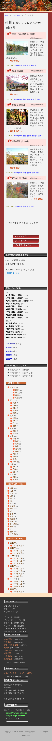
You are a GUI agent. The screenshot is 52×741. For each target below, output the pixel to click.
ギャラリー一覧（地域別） (14, 626)
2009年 (9, 355)
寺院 (11, 509)
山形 (14, 410)
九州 (11, 474)
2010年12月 (17, 569)
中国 (11, 464)
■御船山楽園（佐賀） (14, 335)
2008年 (9, 359)
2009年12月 (17, 581)
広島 (14, 469)
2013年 (13, 543)
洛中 (17, 451)
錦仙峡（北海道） (20, 178)
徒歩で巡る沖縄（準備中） (14, 690)
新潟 (14, 418)
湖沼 (32, 65)
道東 (24, 173)
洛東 (17, 441)
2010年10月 (18, 65)
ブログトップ (16, 15)
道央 (24, 65)
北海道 (12, 387)
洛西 (24, 99)
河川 (28, 65)
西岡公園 (7, 653)
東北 (11, 400)
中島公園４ (8, 642)
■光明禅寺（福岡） (13, 332)
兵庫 (14, 456)
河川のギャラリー (14, 273)
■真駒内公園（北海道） (15, 315)
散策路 (29, 136)
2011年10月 (17, 563)
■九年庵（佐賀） (12, 323)
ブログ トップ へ (21, 241)
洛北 (17, 446)
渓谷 (38, 99)
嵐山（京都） (18, 71)
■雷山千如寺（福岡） (14, 337)
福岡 (14, 477)
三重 (14, 433)
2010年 (9, 351)
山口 (14, 472)
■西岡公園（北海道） (14, 309)
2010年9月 (17, 576)
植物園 (12, 519)
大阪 (14, 454)
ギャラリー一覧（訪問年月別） (16, 631)
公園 (28, 99)
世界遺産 (13, 534)
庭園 (11, 521)
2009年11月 (18, 99)
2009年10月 (18, 173)
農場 (11, 516)
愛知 (24, 136)
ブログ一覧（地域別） (12, 617)
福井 (14, 426)
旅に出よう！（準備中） (13, 685)
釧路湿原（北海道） (21, 141)
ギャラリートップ (11, 612)
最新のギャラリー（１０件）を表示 (18, 673)
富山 (14, 421)
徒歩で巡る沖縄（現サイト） (15, 693)
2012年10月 (11, 344)
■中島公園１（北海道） (15, 318)
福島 (14, 413)
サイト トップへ (21, 236)
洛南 (17, 449)
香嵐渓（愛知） (19, 105)
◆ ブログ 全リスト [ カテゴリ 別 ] (20, 373)
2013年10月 (17, 546)
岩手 (14, 405)
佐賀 (14, 479)
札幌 (17, 398)
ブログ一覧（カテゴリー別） (15, 620)
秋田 (14, 408)
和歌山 (15, 462)
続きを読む (16, 61)
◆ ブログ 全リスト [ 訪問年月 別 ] (20, 376)
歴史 (11, 532)
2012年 (13, 548)
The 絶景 (7, 688)
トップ (7, 15)
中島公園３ (8, 651)
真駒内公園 (8, 659)
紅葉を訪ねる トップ (12, 606)
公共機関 (13, 524)
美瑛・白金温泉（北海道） (24, 34)
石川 (14, 423)
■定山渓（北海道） (13, 304)
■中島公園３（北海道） (15, 306)
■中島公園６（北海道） (15, 295)
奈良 (14, 459)
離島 (11, 527)
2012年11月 (17, 551)
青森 (14, 403)
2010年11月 (17, 571)
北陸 (11, 416)
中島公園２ (8, 656)
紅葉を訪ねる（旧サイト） (14, 699)
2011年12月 (17, 558)
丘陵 (11, 493)
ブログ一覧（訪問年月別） (14, 623)
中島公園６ (8, 639)
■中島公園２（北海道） (15, 312)
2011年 (9, 347)
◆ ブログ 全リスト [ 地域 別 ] (18, 370)
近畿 (11, 436)
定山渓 (6, 648)
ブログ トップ (9, 609)
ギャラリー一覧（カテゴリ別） (16, 629)
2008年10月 (18, 206)
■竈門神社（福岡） (13, 329)
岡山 (14, 467)
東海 (11, 428)
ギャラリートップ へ (23, 245)
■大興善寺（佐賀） (13, 326)
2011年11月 (17, 561)
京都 (14, 439)
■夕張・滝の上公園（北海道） (18, 301)
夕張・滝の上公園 (11, 645)
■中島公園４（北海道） (15, 298)
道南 (17, 395)
